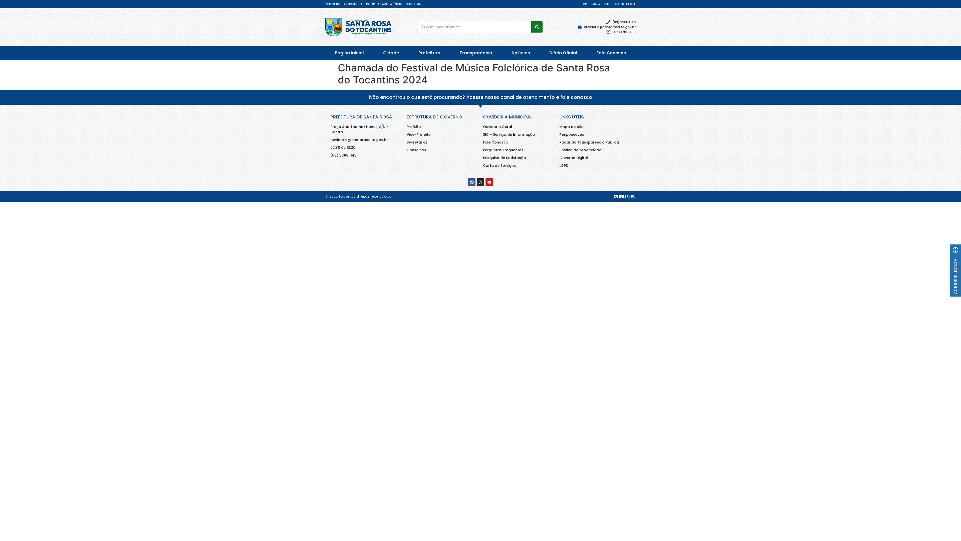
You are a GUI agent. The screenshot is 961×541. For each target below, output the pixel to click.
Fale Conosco (611, 53)
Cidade (391, 53)
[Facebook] (471, 182)
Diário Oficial (563, 53)
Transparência (475, 53)
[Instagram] (480, 182)
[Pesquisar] (537, 27)
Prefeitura (429, 53)
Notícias (521, 53)
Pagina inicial (349, 53)
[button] (955, 270)
